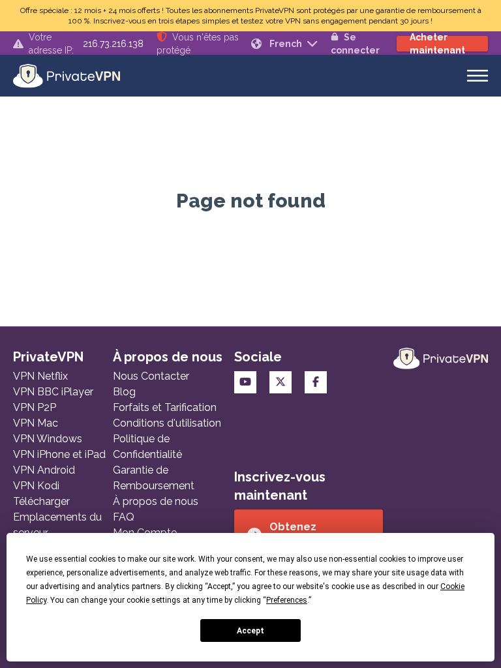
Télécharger (41, 501)
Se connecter (355, 43)
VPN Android (44, 470)
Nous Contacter (151, 376)
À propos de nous (155, 501)
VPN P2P (34, 407)
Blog (124, 392)
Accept (250, 630)
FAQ (123, 517)
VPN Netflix (40, 376)
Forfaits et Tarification (165, 407)
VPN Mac (35, 423)
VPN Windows (47, 439)
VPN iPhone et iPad (59, 454)
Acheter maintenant (437, 44)
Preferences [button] (286, 600)
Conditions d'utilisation (167, 423)
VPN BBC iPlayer (53, 392)
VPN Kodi (36, 485)
